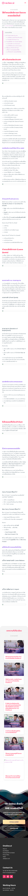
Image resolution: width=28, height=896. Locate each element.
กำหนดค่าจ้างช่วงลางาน (13, 39)
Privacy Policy (6, 854)
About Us (5, 848)
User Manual (5, 850)
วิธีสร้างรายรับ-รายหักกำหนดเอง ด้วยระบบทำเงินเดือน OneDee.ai (13, 681)
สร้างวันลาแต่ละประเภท (12, 35)
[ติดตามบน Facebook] (4, 876)
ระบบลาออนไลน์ (14, 9)
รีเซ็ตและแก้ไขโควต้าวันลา (12, 47)
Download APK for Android (8, 852)
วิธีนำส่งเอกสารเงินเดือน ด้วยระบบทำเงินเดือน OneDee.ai (13, 657)
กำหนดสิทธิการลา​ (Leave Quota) (14, 41)
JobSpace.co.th (6, 858)
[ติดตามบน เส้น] (11, 876)
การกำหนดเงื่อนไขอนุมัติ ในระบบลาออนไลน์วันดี (12, 732)
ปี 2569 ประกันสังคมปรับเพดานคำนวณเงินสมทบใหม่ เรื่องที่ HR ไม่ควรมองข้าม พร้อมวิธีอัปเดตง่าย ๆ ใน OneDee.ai (13, 706)
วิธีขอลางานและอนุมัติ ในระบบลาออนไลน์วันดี (13, 754)
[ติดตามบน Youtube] (7, 876)
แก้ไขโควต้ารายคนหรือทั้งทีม (14, 51)
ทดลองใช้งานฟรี (14, 828)
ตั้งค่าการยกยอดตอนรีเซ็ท (13, 49)
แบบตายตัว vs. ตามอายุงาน (13, 43)
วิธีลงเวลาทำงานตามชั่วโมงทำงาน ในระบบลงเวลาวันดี (12, 777)
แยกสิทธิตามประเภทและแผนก (14, 45)
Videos (4, 856)
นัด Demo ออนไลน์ (14, 822)
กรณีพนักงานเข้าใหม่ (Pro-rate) (14, 37)
